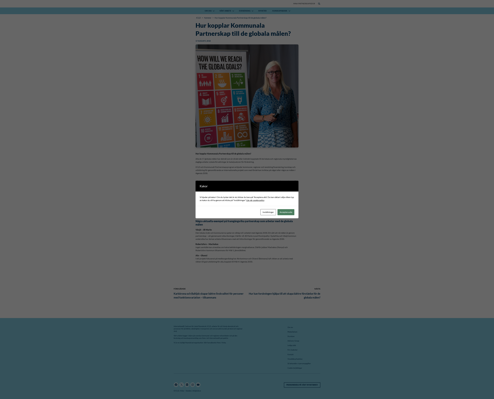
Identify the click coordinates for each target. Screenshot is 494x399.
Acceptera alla (286, 212)
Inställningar (268, 212)
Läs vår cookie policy (255, 200)
